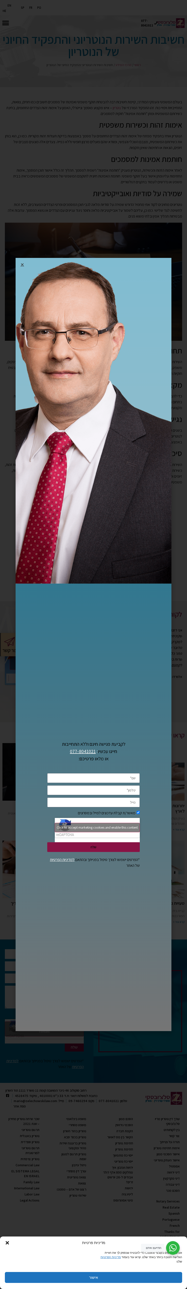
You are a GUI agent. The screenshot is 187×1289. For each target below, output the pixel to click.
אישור (93, 1277)
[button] (7, 1242)
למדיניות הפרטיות (62, 859)
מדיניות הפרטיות (111, 1257)
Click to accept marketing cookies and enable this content (97, 827)
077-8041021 (83, 751)
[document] (93, 644)
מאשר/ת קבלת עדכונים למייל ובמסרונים (106, 812)
